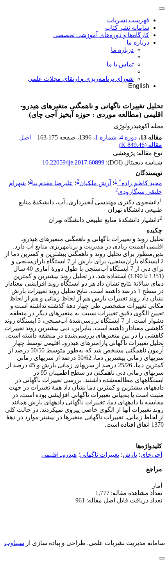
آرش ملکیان (95, 183)
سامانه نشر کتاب (127, 27)
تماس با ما (120, 64)
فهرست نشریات (128, 20)
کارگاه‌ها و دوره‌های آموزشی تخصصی (101, 35)
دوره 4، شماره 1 (116, 137)
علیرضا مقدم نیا (52, 183)
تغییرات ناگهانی (99, 454)
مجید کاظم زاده (140, 183)
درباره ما (138, 42)
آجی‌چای (151, 454)
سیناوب (14, 543)
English (138, 85)
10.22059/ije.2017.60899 (73, 162)
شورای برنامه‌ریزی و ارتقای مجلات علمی (81, 78)
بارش (130, 454)
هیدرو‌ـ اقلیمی (59, 454)
